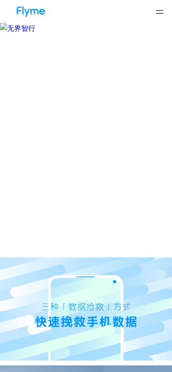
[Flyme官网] (26, 8)
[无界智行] (86, 28)
